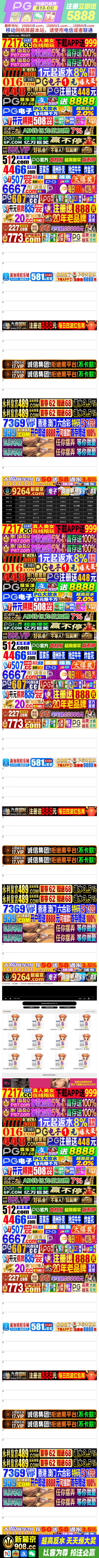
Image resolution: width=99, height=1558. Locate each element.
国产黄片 (22, 518)
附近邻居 (22, 506)
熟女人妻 (36, 518)
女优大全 (76, 514)
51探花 (49, 514)
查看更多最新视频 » (49, 1075)
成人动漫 (90, 498)
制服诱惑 (90, 518)
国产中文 (22, 522)
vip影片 (31, 1007)
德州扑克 (49, 510)
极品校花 (63, 522)
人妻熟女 (63, 502)
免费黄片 (49, 518)
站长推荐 (9, 506)
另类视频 (90, 502)
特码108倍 (49, 1007)
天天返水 (90, 510)
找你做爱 (49, 506)
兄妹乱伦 (36, 522)
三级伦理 (22, 502)
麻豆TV (35, 514)
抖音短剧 (22, 514)
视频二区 (9, 502)
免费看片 (9, 522)
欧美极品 (76, 498)
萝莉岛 (90, 514)
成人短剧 (49, 522)
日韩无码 (90, 522)
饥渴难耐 (36, 506)
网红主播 (36, 498)
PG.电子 (68, 1007)
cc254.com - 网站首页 (19, 35)
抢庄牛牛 (36, 510)
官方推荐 (9, 510)
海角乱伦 (76, 518)
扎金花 (76, 510)
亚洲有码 (63, 498)
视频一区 (9, 498)
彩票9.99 (63, 510)
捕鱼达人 (22, 510)
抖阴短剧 (76, 522)
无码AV (8, 514)
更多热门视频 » (90, 1011)
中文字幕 (36, 502)
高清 (80, 998)
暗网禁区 (63, 518)
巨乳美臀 (49, 502)
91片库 (63, 514)
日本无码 (49, 498)
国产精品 (22, 498)
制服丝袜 (76, 502)
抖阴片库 (9, 518)
